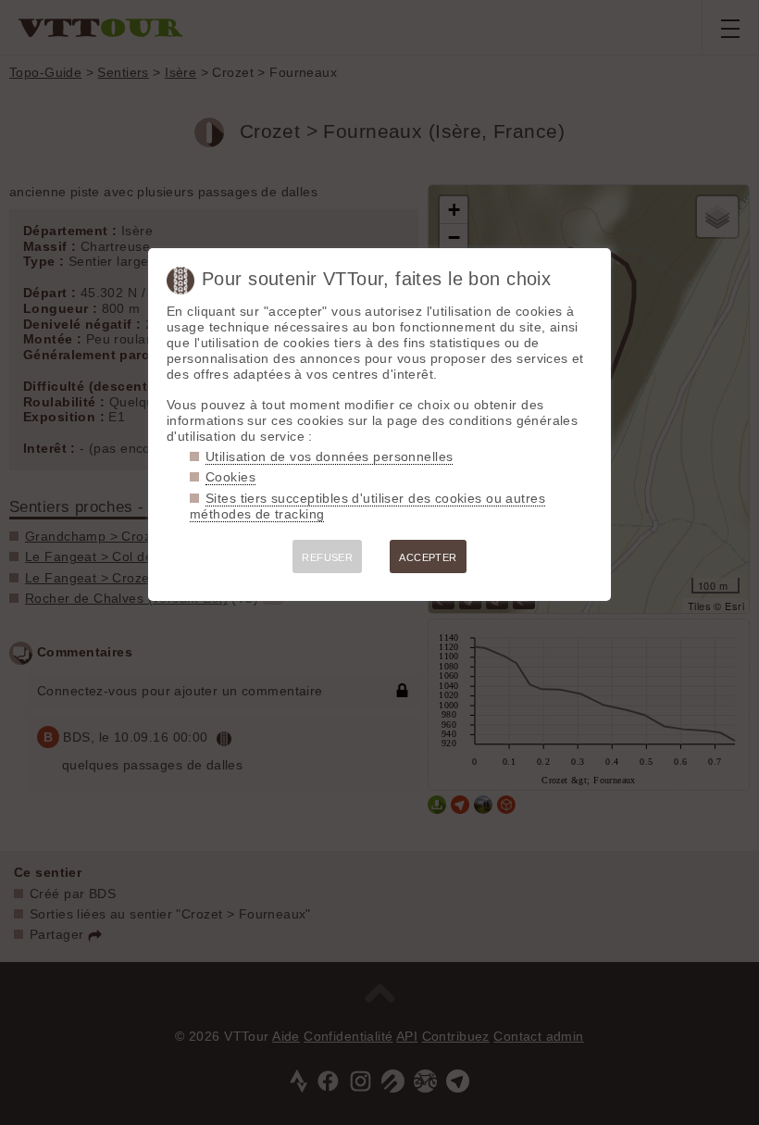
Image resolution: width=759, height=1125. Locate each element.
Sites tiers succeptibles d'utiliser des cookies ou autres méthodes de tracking (367, 506)
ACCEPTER (427, 557)
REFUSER (327, 557)
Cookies (230, 476)
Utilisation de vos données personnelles (329, 456)
